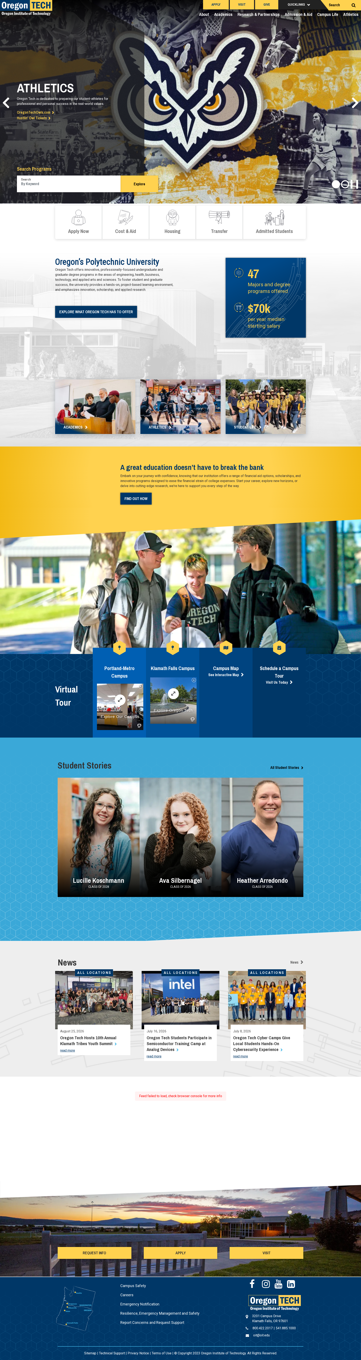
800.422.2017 (263, 1328)
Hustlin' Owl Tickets (32, 118)
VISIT (267, 1253)
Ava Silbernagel (180, 880)
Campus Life (327, 14)
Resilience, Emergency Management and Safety (160, 1313)
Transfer (219, 222)
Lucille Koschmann (98, 880)
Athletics (350, 14)
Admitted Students (274, 222)
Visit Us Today (277, 682)
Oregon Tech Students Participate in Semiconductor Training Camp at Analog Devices (179, 1043)
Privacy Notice (138, 1353)
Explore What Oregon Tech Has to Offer (96, 311)
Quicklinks (296, 4)
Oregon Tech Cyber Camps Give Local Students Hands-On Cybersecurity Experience (261, 1043)
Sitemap (90, 1353)
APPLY (180, 1253)
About (204, 14)
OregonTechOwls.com (33, 112)
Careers (126, 1295)
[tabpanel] (180, 102)
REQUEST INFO (94, 1253)
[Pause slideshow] (354, 184)
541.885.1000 (286, 1328)
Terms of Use (162, 1353)
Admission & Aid (298, 14)
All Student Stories (284, 767)
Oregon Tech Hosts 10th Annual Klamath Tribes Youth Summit (88, 1041)
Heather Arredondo (262, 880)
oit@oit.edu (261, 1335)
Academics (223, 14)
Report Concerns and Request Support (152, 1322)
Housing (172, 222)
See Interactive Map (223, 674)
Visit (242, 4)
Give (266, 4)
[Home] (274, 1302)
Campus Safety (133, 1286)
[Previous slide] (6, 103)
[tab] (336, 184)
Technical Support (112, 1353)
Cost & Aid (125, 222)
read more (67, 1050)
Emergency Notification (139, 1304)
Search (334, 5)
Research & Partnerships (259, 14)
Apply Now (78, 222)
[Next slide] (355, 103)
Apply (215, 4)
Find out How (136, 498)
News (294, 962)
